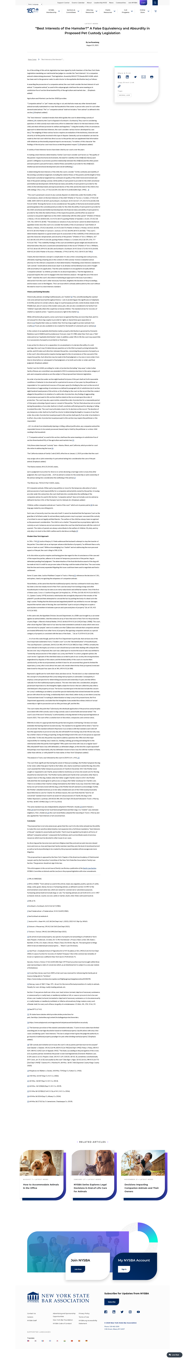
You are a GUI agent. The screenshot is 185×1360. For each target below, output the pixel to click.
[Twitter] (122, 1311)
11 (78, 312)
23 (81, 807)
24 (32, 810)
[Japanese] (57, 1341)
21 (75, 575)
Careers (30, 1317)
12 (34, 323)
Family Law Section (89, 868)
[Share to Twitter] (135, 77)
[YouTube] (138, 1311)
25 (48, 813)
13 (33, 326)
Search (155, 2)
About (89, 3)
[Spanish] (79, 1341)
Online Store (142, 11)
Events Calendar (78, 3)
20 (38, 541)
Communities (121, 3)
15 (73, 440)
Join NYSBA (132, 3)
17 (75, 478)
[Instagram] (130, 1311)
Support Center (63, 3)
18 (91, 505)
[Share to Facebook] (119, 77)
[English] (28, 1341)
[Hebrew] (50, 1341)
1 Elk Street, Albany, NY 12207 (114, 1329)
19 (77, 531)
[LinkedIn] (114, 1311)
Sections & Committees (71, 11)
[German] (86, 1341)
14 (95, 326)
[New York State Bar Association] (33, 12)
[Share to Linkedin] (127, 77)
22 (79, 758)
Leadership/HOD (100, 3)
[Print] (151, 77)
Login (143, 3)
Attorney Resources (90, 11)
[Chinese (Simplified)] (72, 1341)
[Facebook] (105, 1311)
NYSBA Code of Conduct (62, 1323)
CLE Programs (125, 11)
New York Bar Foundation (63, 1320)
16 (52, 448)
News (111, 3)
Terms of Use (84, 1317)
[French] (43, 1341)
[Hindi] (65, 1341)
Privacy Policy (84, 1313)
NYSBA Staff (32, 1320)
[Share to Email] (143, 77)
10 (71, 297)
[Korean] (35, 1341)
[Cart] (155, 11)
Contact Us (31, 1313)
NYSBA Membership (51, 11)
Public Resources (108, 11)
